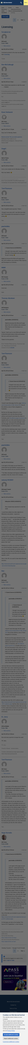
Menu (25, 2)
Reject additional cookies (11, 1038)
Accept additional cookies (11, 1034)
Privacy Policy (11, 1030)
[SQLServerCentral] (1, 2)
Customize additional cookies (11, 1041)
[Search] (21, 2)
